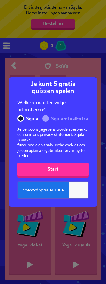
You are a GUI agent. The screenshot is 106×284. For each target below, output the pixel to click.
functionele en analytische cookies (48, 145)
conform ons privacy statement (45, 134)
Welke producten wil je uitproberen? (41, 106)
